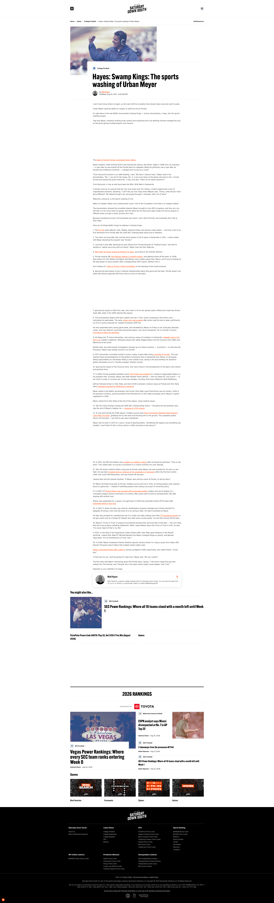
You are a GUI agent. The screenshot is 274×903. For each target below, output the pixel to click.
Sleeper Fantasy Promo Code (148, 834)
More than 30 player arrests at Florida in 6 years (114, 252)
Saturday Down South (77, 828)
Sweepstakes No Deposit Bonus (149, 861)
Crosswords (108, 800)
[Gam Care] (134, 896)
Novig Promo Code (110, 864)
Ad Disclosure (199, 21)
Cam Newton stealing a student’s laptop (127, 256)
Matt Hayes (106, 92)
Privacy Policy (127, 877)
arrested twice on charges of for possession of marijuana (131, 472)
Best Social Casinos (145, 866)
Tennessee (177, 844)
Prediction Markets (111, 855)
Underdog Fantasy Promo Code (149, 839)
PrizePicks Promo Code (146, 831)
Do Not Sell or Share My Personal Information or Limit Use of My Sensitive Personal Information (137, 891)
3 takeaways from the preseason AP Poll (156, 747)
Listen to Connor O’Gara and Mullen (120, 266)
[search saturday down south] (202, 8)
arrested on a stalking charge (135, 462)
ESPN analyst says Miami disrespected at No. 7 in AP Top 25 (152, 725)
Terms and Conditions (140, 877)
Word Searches (75, 800)
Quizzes (175, 800)
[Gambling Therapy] (143, 896)
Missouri (176, 837)
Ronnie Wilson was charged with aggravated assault (126, 491)
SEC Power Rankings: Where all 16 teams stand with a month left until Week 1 (153, 608)
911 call (101, 230)
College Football (109, 831)
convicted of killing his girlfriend (106, 333)
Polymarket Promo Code (111, 861)
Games (141, 635)
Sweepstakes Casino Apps (147, 864)
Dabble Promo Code (145, 842)
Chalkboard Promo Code (147, 847)
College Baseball (109, 837)
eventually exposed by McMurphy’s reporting (115, 386)
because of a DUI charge (134, 408)
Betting (105, 842)
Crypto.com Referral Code (112, 866)
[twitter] (177, 576)
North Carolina (178, 839)
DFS (104, 839)
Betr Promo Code (144, 844)
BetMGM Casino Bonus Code (78, 858)
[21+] (128, 896)
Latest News (108, 828)
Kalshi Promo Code (110, 858)
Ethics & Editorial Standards (78, 834)
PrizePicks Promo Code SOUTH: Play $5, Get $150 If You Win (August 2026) (100, 637)
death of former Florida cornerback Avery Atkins (116, 160)
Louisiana (176, 849)
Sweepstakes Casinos (147, 855)
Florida (175, 842)
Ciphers (141, 800)
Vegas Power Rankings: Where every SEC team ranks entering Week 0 (97, 757)
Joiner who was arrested (133, 320)
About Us (71, 831)
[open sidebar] (72, 8)
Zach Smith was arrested (139, 374)
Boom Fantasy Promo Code (147, 837)
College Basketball (109, 834)
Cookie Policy (153, 877)
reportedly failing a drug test (104, 503)
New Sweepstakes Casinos (147, 858)
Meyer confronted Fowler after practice (108, 550)
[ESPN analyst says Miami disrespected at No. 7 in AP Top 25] (188, 725)
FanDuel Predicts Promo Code (113, 869)
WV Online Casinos (76, 855)
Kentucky (176, 847)
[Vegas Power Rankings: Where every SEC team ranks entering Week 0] (103, 730)
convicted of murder (161, 354)
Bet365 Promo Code (180, 834)
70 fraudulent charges (169, 515)
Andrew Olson (75, 767)
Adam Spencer (143, 751)
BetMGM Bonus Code (180, 831)
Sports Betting (179, 828)
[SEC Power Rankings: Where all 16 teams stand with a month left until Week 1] (86, 612)
